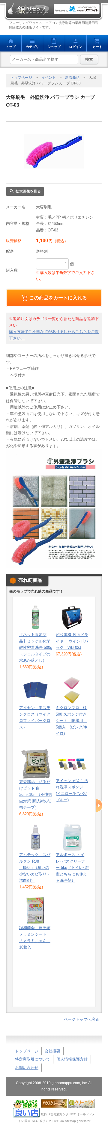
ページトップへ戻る (81, 1019)
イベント (48, 77)
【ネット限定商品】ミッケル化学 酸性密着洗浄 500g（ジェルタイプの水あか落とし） (35, 647)
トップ (11, 47)
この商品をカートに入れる (58, 297)
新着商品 (72, 77)
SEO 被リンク (41, 1121)
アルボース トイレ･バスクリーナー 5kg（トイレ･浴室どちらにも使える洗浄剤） (72, 867)
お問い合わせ (26, 1067)
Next (99, 806)
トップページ (21, 77)
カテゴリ (32, 47)
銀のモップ (28, 9)
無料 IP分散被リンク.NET (58, 1114)
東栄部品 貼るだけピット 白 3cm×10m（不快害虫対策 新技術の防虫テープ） (35, 794)
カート (97, 47)
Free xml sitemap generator (71, 1121)
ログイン (75, 47)
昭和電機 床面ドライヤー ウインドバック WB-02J (72, 641)
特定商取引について (32, 1059)
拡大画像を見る (28, 191)
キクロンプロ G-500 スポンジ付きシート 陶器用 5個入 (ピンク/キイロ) (72, 720)
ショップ (54, 47)
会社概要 (52, 1051)
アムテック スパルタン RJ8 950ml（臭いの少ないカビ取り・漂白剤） (34, 867)
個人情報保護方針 (72, 1059)
